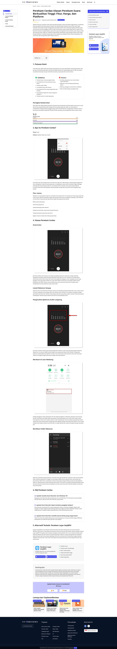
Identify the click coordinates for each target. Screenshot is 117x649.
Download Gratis (28, 626)
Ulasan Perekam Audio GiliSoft (95, 17)
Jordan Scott (38, 20)
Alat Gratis (89, 2)
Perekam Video (49, 600)
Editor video (55, 629)
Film (42, 638)
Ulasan (68, 2)
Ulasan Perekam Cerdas (94, 15)
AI (53, 634)
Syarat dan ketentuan (73, 633)
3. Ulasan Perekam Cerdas (9, 20)
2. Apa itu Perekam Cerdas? (9, 17)
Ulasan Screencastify (93, 22)
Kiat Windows (56, 631)
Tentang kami (71, 625)
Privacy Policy (71, 647)
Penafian (70, 639)
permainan (55, 638)
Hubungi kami (71, 628)
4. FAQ (6, 23)
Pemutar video (44, 629)
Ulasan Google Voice (93, 26)
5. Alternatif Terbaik (9, 26)
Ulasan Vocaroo (92, 19)
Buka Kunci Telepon (45, 634)
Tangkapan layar (37, 600)
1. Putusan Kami (8, 13)
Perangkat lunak (76, 2)
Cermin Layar (56, 636)
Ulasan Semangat (92, 24)
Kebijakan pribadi (72, 630)
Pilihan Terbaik (60, 2)
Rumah (34, 6)
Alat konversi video (45, 626)
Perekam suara (61, 20)
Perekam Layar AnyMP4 (97, 34)
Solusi (83, 2)
